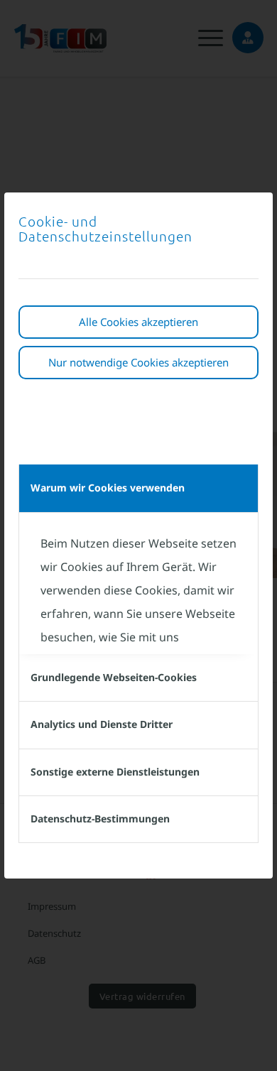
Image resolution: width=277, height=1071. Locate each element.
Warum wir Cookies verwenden (108, 487)
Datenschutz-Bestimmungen (100, 818)
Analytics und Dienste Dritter (102, 724)
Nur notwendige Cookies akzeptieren (138, 362)
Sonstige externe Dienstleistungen (115, 771)
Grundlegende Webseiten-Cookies (114, 677)
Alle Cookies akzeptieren (138, 322)
